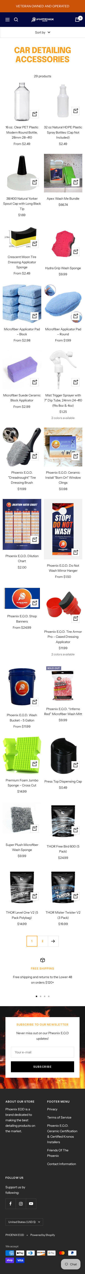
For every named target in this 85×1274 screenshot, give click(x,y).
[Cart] (77, 20)
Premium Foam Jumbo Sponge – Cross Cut (22, 782)
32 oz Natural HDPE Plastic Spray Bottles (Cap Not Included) (63, 132)
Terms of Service (59, 1117)
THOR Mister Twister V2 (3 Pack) (63, 915)
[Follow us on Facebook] (10, 1204)
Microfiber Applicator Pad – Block (22, 331)
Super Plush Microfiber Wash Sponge (22, 847)
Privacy (52, 1109)
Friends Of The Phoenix (57, 1153)
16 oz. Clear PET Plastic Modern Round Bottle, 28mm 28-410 (21, 132)
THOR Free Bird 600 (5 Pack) (63, 848)
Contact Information (61, 1164)
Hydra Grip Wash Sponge (63, 268)
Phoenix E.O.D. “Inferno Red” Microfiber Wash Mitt (63, 711)
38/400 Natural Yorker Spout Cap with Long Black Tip (22, 203)
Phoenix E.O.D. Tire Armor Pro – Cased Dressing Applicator (63, 637)
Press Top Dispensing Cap (63, 781)
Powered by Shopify (42, 1235)
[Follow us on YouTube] (31, 1204)
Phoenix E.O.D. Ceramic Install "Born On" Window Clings (63, 477)
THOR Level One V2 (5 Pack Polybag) (22, 915)
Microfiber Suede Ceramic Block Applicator (22, 397)
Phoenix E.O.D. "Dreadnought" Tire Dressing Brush (22, 477)
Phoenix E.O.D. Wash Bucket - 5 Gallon (22, 717)
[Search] (16, 20)
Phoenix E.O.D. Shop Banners (22, 618)
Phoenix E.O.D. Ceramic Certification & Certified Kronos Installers (62, 1134)
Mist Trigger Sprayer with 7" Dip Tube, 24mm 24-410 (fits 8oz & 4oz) (63, 400)
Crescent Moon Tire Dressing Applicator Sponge (22, 262)
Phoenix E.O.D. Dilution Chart (22, 558)
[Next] (53, 941)
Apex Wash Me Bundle (63, 198)
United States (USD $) (22, 1222)
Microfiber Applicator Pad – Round (63, 331)
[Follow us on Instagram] (21, 1204)
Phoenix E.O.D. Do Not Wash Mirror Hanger (63, 568)
